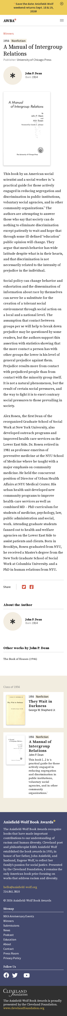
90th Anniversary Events (18, 916)
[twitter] (15, 975)
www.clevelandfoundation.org (23, 1008)
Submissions (11, 925)
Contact (8, 949)
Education (9, 939)
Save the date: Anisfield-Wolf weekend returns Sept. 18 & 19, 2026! (33, 7)
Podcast (8, 935)
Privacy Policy (12, 958)
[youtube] (27, 975)
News (6, 930)
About (7, 944)
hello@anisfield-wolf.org (20, 887)
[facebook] (6, 975)
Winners (8, 33)
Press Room (11, 953)
